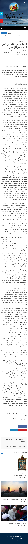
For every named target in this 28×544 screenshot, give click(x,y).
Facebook (22, 426)
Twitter (13, 426)
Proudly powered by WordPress (11, 538)
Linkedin (13, 430)
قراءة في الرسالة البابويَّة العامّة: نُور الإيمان (14, 499)
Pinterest (22, 430)
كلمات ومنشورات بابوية (21, 41)
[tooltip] (1, 13)
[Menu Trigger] (24, 3)
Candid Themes (19, 540)
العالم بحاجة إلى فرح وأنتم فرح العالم (16, 446)
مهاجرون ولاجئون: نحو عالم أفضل (16, 523)
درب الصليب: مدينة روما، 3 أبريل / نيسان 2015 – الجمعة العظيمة (15, 474)
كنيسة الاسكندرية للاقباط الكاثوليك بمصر (14, 17)
